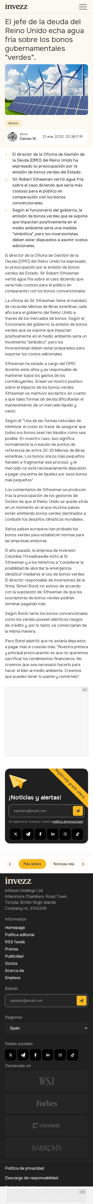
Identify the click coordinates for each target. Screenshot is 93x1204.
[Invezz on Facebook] (40, 834)
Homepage (15, 927)
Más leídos (32, 864)
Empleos (13, 977)
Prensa (11, 949)
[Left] (10, 864)
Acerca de (14, 970)
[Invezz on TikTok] (77, 834)
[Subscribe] (78, 811)
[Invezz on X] (15, 834)
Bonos (13, 123)
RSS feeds (15, 942)
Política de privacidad (24, 1168)
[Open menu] (83, 8)
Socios (11, 963)
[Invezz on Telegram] (27, 834)
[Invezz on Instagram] (65, 834)
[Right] (83, 864)
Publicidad (14, 956)
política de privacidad (68, 822)
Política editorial (19, 934)
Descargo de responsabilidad (31, 1178)
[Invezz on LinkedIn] (52, 834)
